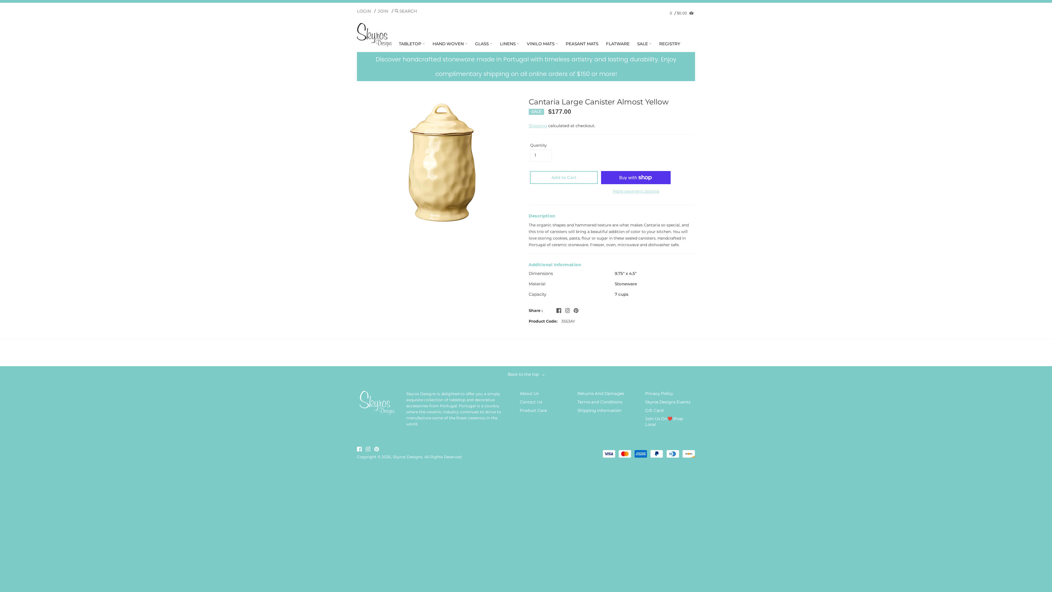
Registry (669, 43)
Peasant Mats (582, 43)
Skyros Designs (407, 456)
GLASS (482, 43)
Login (364, 11)
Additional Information (555, 264)
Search (407, 11)
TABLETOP (410, 43)
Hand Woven (449, 43)
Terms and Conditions (600, 402)
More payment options (636, 191)
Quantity (538, 145)
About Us (529, 393)
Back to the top (525, 374)
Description (542, 215)
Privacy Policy (659, 393)
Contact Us (531, 402)
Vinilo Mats (541, 43)
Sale (643, 43)
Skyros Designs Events (667, 402)
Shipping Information (599, 410)
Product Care (533, 410)
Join (383, 11)
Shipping (538, 125)
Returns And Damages (601, 393)
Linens (508, 43)
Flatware (618, 43)
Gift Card (654, 410)
